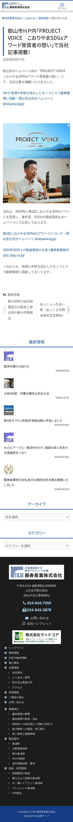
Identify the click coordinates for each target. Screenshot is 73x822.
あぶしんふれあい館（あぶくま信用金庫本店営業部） (52, 309)
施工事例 (14, 662)
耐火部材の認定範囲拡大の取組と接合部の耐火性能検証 (20, 310)
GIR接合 (17, 793)
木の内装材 (18, 758)
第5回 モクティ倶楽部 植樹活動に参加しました (33, 420)
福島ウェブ (43, 816)
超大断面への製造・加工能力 (28, 729)
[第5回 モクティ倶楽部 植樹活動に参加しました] (9, 412)
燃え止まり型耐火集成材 (26, 778)
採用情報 (14, 692)
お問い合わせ (39, 618)
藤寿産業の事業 (21, 714)
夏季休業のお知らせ (16, 366)
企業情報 (14, 667)
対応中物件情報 (17, 658)
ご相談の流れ (16, 697)
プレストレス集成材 (23, 788)
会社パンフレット (39, 623)
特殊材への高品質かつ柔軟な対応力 (32, 724)
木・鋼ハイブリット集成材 (27, 783)
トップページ (16, 648)
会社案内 (17, 672)
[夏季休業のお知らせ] (9, 358)
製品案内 (14, 738)
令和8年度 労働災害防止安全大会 (26, 393)
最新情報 (13, 294)
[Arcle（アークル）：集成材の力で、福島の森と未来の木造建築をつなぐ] (9, 439)
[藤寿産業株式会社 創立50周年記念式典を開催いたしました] (9, 471)
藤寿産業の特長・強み (25, 719)
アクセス (17, 687)
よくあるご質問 (21, 677)
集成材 (16, 743)
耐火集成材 (18, 753)
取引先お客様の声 (22, 682)
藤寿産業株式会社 (46, 811)
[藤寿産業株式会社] (16, 5)
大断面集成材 (19, 748)
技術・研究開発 (17, 768)
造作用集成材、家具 (23, 763)
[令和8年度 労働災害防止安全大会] (9, 385)
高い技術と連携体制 (23, 734)
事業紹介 (14, 709)
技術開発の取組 (21, 773)
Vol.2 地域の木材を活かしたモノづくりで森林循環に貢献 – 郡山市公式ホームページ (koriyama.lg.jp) (36, 98)
